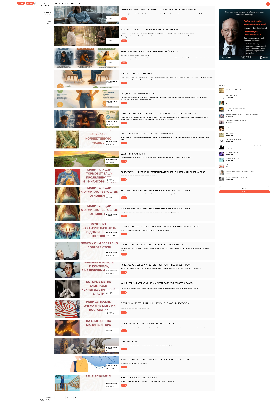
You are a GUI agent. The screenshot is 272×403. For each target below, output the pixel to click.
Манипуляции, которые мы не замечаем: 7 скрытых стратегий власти (157, 283)
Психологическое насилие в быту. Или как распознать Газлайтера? (243, 146)
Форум (49, 21)
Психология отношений (111, 141)
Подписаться (244, 191)
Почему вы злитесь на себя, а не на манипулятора (147, 323)
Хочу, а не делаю (230, 133)
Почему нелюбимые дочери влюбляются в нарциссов (240, 171)
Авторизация (21, 3)
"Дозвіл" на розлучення (133, 154)
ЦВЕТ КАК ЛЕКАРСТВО (232, 152)
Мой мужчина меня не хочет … (234, 164)
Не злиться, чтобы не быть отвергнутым (236, 177)
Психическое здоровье (111, 17)
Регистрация (30, 3)
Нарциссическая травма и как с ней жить (236, 101)
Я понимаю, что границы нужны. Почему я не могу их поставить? (155, 303)
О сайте (49, 28)
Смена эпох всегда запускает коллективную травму (148, 134)
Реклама (49, 25)
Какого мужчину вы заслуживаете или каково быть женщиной (242, 114)
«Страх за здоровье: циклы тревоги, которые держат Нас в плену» (155, 360)
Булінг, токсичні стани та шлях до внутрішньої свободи (149, 51)
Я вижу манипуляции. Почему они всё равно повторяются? (152, 245)
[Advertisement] (244, 72)
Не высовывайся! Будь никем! (233, 139)
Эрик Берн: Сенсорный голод (233, 89)
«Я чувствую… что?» (231, 95)
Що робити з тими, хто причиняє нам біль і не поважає (149, 29)
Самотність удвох (130, 341)
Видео (49, 16)
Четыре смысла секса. (231, 127)
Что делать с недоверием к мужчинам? (236, 108)
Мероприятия (47, 19)
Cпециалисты (47, 12)
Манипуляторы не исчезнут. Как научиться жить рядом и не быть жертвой (160, 227)
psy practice (45, 4)
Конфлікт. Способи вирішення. (136, 73)
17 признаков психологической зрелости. (236, 120)
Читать (124, 18)
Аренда (49, 23)
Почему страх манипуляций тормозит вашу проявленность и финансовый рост (163, 172)
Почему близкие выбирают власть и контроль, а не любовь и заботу (156, 265)
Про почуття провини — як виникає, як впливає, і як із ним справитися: (158, 114)
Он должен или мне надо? (232, 158)
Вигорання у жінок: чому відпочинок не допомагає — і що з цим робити (158, 9)
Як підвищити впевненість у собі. (138, 94)
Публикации (48, 14)
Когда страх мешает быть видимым (139, 378)
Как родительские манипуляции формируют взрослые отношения (155, 190)
